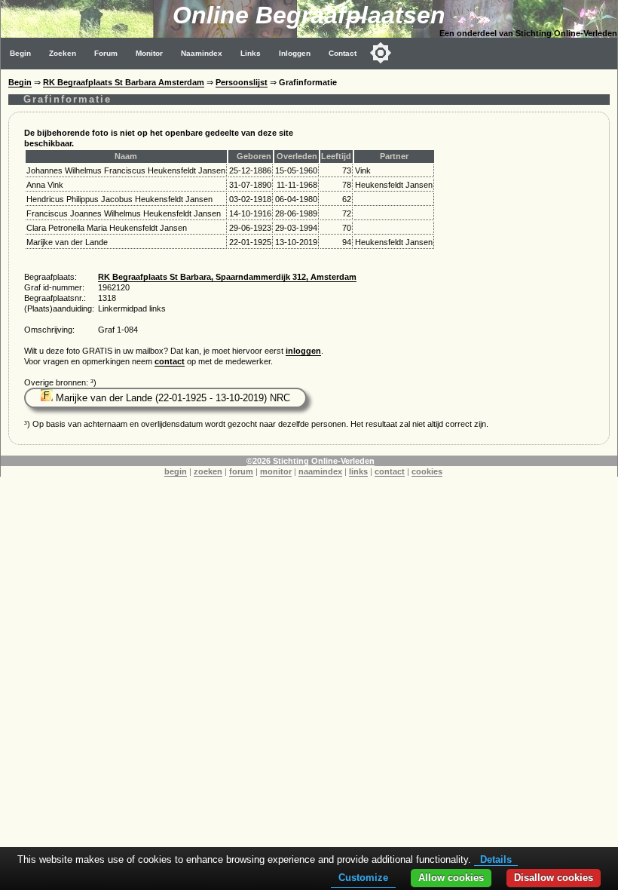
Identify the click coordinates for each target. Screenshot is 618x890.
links (358, 471)
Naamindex (201, 53)
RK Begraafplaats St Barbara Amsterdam (123, 82)
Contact (342, 53)
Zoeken (62, 53)
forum (241, 471)
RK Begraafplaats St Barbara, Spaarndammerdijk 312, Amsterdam (227, 276)
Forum (106, 53)
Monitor (149, 53)
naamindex (320, 471)
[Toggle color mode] (381, 53)
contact (169, 361)
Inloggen (295, 53)
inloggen (303, 350)
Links (250, 53)
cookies (426, 471)
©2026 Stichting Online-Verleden (310, 460)
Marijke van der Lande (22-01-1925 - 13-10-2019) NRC (171, 398)
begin (175, 471)
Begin (20, 53)
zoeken (208, 471)
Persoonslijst (242, 82)
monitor (276, 471)
